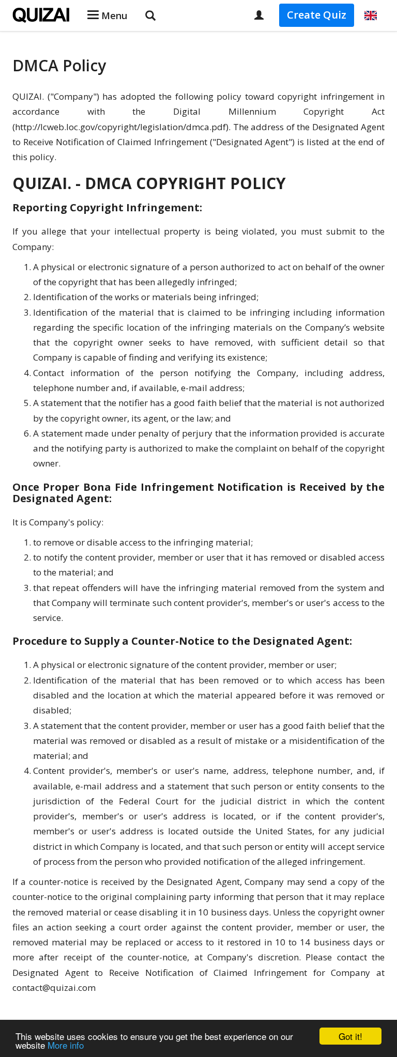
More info (66, 1044)
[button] (370, 15)
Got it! (350, 1036)
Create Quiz (316, 15)
